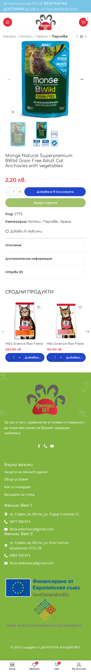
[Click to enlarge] (12, 112)
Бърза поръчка (45, 202)
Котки (26, 36)
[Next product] (86, 37)
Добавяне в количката (55, 191)
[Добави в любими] (38, 307)
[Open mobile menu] (7, 22)
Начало (10, 36)
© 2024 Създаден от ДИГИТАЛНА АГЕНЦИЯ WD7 (45, 647)
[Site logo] (45, 22)
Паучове (60, 36)
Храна (42, 36)
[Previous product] (77, 37)
